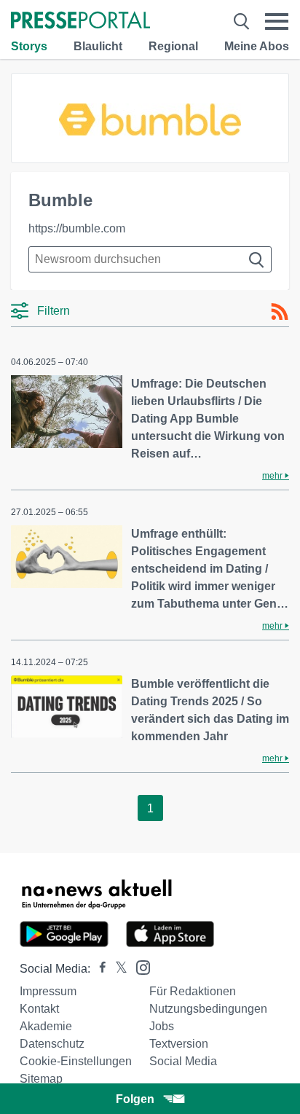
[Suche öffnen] (241, 21)
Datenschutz (52, 1043)
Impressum (48, 991)
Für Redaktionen (192, 991)
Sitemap (41, 1078)
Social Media (183, 1061)
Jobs (161, 1026)
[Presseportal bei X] (116, 968)
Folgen (135, 1099)
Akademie (46, 1026)
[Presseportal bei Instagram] (138, 966)
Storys (29, 46)
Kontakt (39, 1009)
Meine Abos (256, 46)
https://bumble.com (76, 228)
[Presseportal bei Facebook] (98, 968)
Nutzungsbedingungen (208, 1009)
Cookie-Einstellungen (76, 1061)
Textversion (178, 1043)
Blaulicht (98, 46)
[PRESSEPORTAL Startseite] (80, 21)
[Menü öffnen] (276, 21)
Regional (173, 46)
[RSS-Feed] (279, 312)
